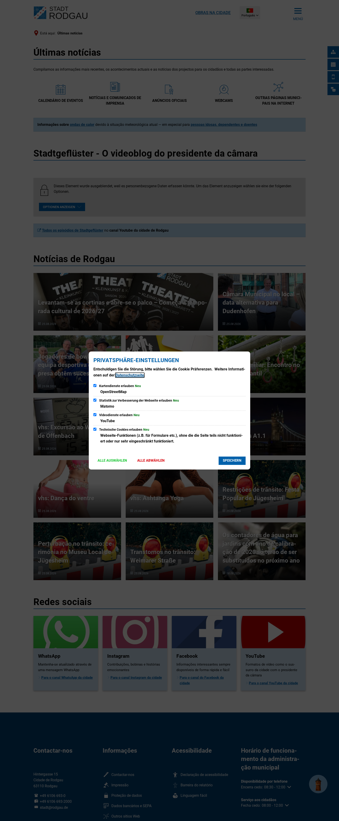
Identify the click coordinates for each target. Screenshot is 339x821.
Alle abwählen (151, 460)
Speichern (232, 460)
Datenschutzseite (130, 375)
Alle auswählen (112, 460)
